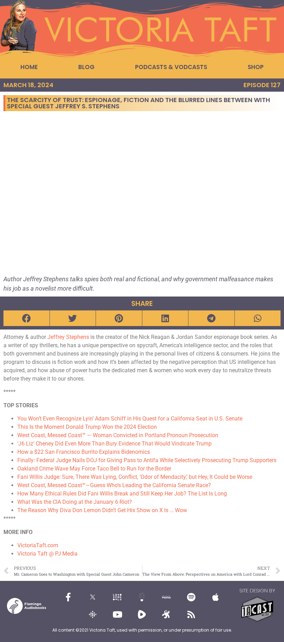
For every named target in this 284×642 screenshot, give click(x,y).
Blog (86, 67)
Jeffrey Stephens (68, 337)
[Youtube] (117, 614)
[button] (26, 318)
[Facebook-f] (68, 597)
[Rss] (191, 614)
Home (29, 67)
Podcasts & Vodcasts (171, 67)
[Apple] (215, 597)
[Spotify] (191, 597)
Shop (256, 67)
